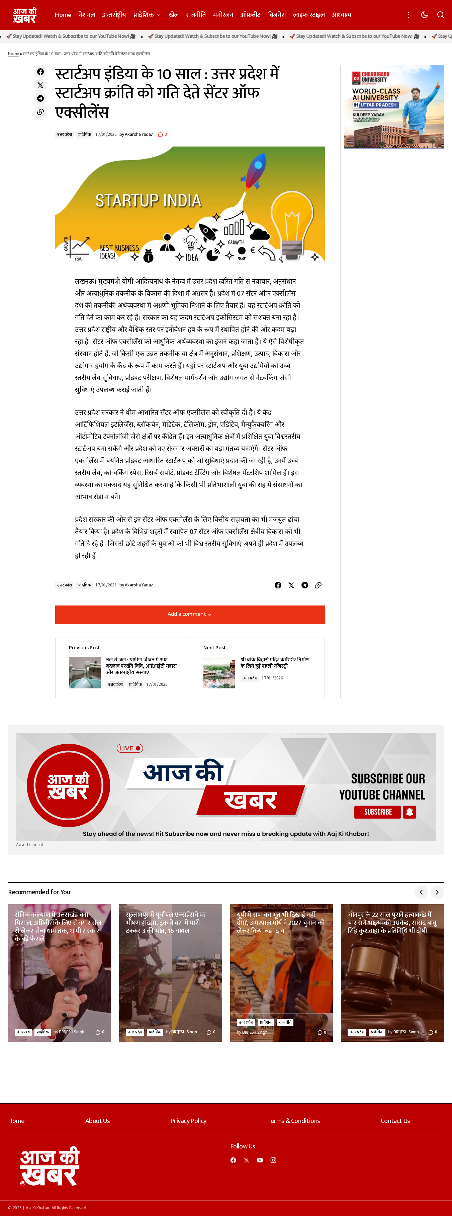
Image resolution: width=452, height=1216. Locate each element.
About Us (97, 1121)
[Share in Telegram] (40, 98)
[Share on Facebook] (40, 72)
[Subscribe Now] (226, 787)
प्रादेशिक (84, 134)
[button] (408, 15)
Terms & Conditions (293, 1121)
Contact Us (395, 1121)
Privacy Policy (188, 1121)
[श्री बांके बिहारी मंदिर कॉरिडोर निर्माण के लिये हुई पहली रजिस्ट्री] (257, 668)
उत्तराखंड (23, 1032)
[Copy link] (40, 112)
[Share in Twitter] (40, 85)
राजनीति (285, 1022)
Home (13, 54)
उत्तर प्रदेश (64, 134)
